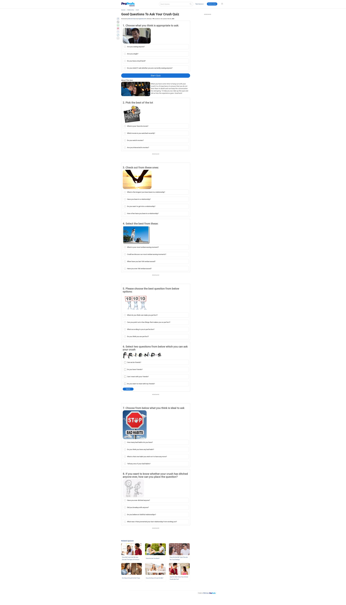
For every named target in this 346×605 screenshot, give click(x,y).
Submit (128, 389)
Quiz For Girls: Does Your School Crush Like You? (179, 578)
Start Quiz (156, 75)
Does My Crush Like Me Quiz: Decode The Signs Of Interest (130, 558)
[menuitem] (199, 4)
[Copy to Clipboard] (118, 35)
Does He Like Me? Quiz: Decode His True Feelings (179, 558)
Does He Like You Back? (153, 558)
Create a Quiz (212, 4)
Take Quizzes (199, 4)
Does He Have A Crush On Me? (154, 578)
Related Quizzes (127, 541)
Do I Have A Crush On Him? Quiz (131, 578)
